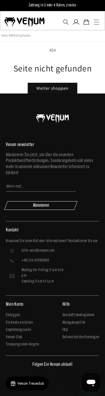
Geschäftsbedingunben (78, 315)
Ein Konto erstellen (19, 323)
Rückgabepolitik (73, 323)
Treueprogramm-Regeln (22, 344)
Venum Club (14, 337)
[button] (66, 22)
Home (4, 35)
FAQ (65, 330)
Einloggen (13, 315)
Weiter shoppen (52, 88)
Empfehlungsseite (19, 330)
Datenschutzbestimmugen (80, 337)
